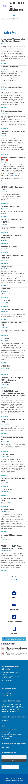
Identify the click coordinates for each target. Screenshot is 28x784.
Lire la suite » (4, 64)
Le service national (7, 509)
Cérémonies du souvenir (9, 66)
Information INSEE (7, 489)
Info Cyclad (5, 338)
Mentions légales (6, 733)
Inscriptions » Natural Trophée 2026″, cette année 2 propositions (12, 379)
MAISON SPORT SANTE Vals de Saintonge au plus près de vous (12, 547)
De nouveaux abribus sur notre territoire (12, 437)
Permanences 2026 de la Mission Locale (13, 479)
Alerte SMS (14, 633)
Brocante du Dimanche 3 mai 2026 (11, 323)
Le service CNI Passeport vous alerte (11, 536)
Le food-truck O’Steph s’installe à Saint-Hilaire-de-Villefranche (13, 39)
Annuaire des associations (14, 622)
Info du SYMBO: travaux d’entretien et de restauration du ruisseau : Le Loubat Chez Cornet (13, 393)
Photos (14, 598)
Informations (5, 300)
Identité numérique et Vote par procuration (12, 256)
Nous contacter (14, 610)
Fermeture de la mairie (9, 246)
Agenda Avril (5, 288)
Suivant (14, 579)
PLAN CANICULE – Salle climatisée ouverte (13, 132)
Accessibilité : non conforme (9, 729)
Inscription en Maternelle (10, 206)
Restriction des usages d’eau (11, 87)
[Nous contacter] (14, 605)
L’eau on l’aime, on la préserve (12, 309)
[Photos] (14, 593)
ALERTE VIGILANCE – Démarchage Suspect (12, 188)
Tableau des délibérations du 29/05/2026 (11, 220)
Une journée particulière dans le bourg (12, 420)
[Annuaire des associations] (14, 617)
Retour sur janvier (7, 454)
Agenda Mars (5, 365)
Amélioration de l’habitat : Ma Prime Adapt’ (11, 236)
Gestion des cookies (6, 736)
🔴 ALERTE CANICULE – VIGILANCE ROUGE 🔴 (13, 158)
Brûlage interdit (6, 266)
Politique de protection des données (11, 734)
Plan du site (4, 731)
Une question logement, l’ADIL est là (11, 499)
